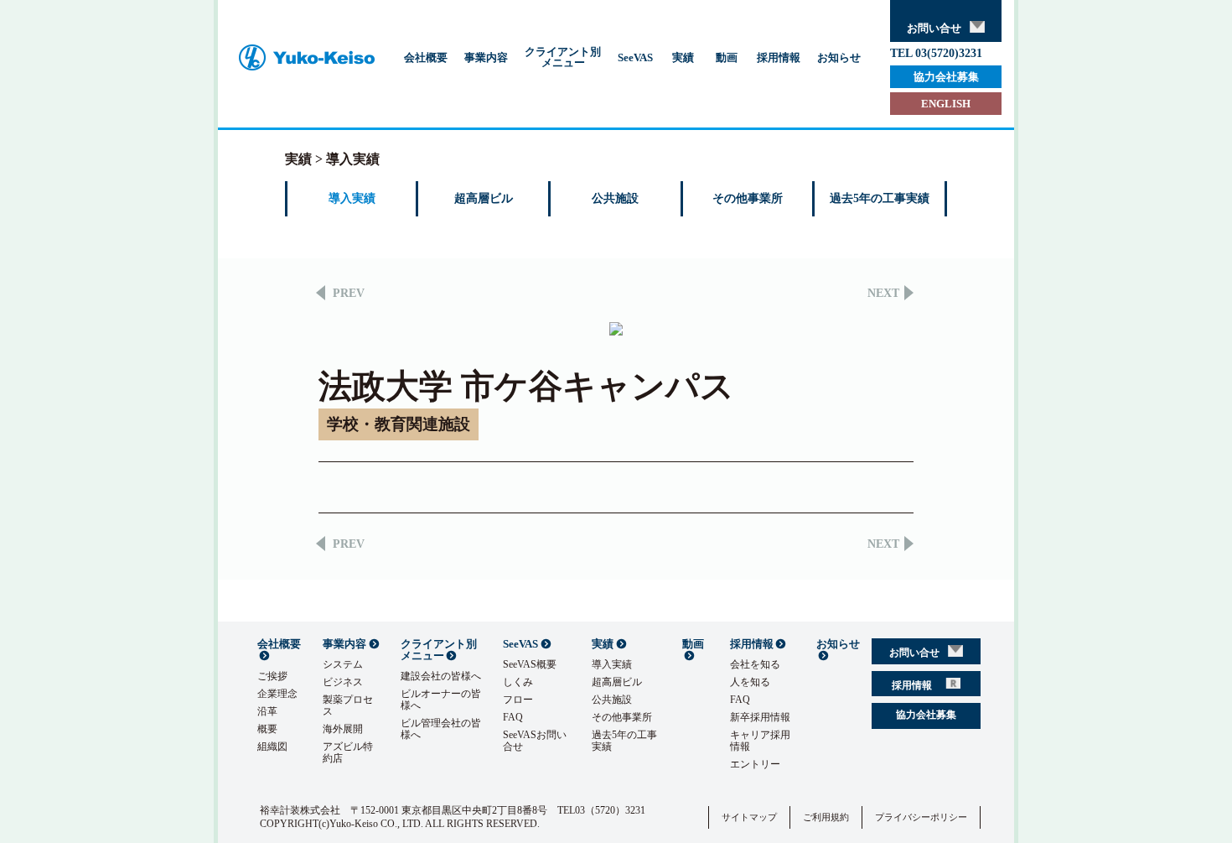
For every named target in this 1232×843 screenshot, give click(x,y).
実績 (683, 57)
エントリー (755, 764)
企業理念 (277, 694)
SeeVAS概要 (529, 664)
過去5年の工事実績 (879, 198)
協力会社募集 (946, 76)
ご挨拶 (272, 676)
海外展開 (343, 729)
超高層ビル (483, 198)
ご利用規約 (826, 817)
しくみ (518, 682)
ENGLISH (946, 103)
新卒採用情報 (760, 717)
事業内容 (486, 57)
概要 (267, 729)
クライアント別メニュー (563, 57)
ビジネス (343, 682)
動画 (727, 57)
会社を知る (755, 664)
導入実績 (352, 198)
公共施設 (615, 198)
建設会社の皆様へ (441, 676)
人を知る (750, 682)
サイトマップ (749, 817)
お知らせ (839, 57)
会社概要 (426, 57)
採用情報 (778, 57)
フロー (518, 699)
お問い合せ (934, 28)
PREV (349, 293)
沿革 (267, 711)
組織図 (272, 746)
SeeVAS (635, 57)
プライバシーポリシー (921, 817)
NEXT (883, 293)
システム (343, 664)
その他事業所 (747, 198)
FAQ (513, 717)
